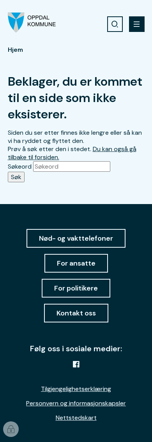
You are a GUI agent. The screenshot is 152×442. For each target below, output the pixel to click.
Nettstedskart (76, 418)
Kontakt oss (76, 313)
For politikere (76, 288)
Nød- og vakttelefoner (76, 238)
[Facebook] (76, 364)
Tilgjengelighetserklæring (76, 389)
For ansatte (76, 263)
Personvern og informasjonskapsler (76, 403)
